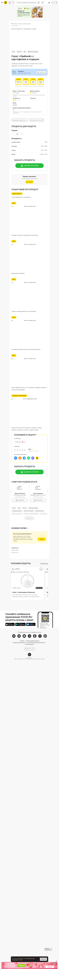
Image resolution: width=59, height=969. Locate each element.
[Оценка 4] (22, 450)
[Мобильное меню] (2, 2)
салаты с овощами (17, 513)
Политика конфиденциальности (32, 640)
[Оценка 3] (20, 450)
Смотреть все (44, 563)
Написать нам (30, 648)
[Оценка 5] (25, 450)
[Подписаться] (41, 568)
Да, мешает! (29, 182)
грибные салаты (40, 511)
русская (15, 104)
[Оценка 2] (17, 450)
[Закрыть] (51, 948)
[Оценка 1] (15, 450)
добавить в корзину (31, 165)
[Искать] (42, 2)
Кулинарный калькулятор (18, 120)
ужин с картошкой (28, 511)
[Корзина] (49, 2)
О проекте (22, 640)
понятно (43, 959)
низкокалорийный (33, 508)
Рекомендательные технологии (38, 642)
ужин (19, 508)
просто (25, 508)
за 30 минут (43, 513)
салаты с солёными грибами (31, 513)
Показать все (29, 518)
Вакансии (29, 642)
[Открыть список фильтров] (39, 2)
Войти (41, 539)
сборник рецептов (17, 511)
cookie (21, 959)
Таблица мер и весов (35, 120)
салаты (14, 508)
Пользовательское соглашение (19, 642)
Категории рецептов (29, 644)
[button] (11, 491)
